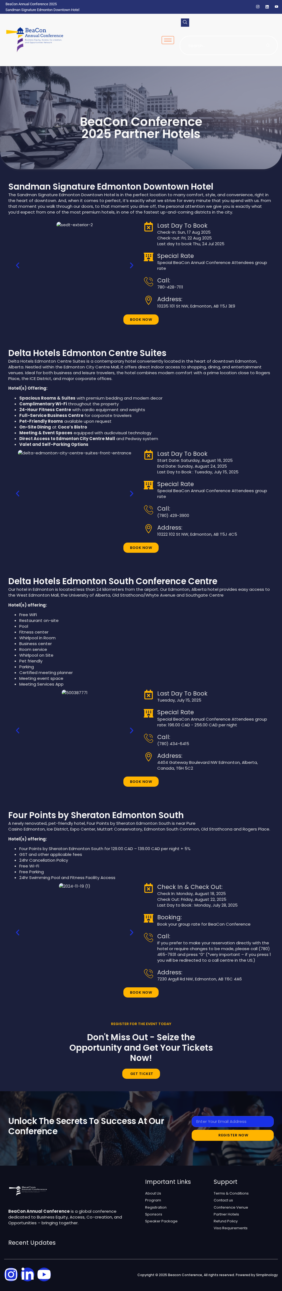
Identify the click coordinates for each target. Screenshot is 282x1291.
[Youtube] (44, 1274)
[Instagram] (258, 7)
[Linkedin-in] (27, 1274)
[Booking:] (148, 918)
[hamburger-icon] (168, 40)
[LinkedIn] (267, 7)
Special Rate (175, 256)
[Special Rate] (148, 257)
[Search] (268, 45)
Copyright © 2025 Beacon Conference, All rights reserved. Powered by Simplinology (207, 1275)
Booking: (169, 917)
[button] (185, 22)
